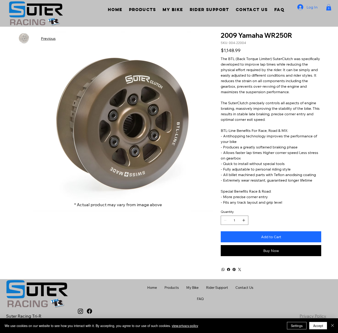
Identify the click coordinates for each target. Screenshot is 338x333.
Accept (318, 325)
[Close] (332, 325)
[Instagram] (80, 311)
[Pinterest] (234, 269)
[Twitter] (239, 269)
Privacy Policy (313, 316)
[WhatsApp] (223, 269)
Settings (297, 325)
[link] (328, 7)
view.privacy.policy (185, 325)
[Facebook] (228, 269)
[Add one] (243, 220)
